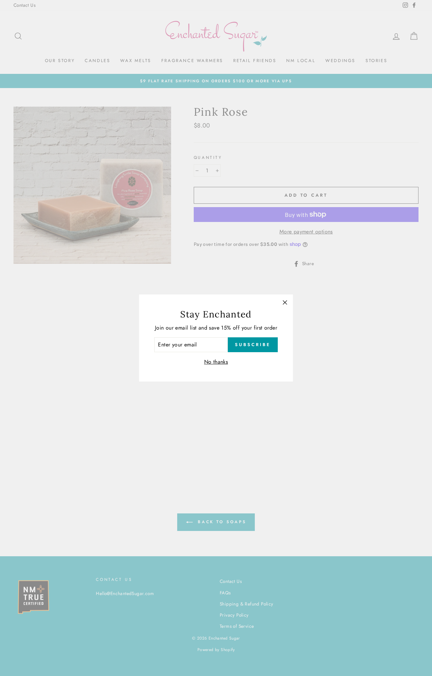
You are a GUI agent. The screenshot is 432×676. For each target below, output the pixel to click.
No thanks (216, 362)
